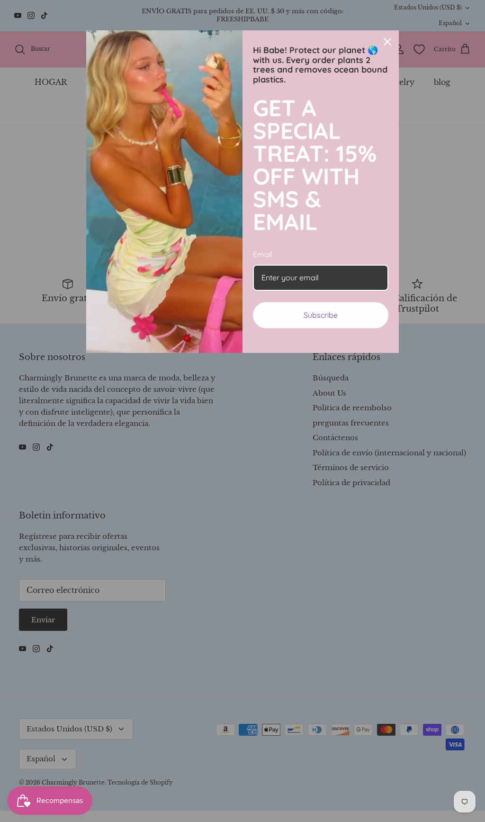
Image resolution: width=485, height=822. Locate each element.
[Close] (387, 41)
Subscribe (321, 315)
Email (262, 254)
